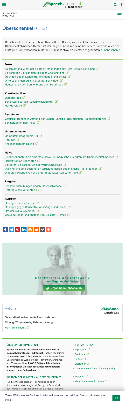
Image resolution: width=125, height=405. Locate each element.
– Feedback (79, 354)
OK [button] (116, 398)
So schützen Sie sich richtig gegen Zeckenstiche (35, 72)
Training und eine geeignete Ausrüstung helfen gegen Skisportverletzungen (51, 168)
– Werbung (79, 376)
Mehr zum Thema (15, 327)
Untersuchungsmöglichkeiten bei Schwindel (32, 80)
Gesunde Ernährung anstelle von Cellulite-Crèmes (36, 214)
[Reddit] (36, 230)
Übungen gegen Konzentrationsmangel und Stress (36, 76)
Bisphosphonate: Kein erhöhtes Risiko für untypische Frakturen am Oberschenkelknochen (60, 157)
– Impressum (80, 349)
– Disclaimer (79, 363)
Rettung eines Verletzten (20, 189)
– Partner (78, 359)
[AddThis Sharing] (49, 230)
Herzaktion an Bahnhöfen (21, 160)
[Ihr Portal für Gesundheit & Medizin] (62, 5)
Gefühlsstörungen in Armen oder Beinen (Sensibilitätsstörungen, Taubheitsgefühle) (56, 118)
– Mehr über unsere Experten (88, 381)
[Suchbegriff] (115, 4)
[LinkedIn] (24, 230)
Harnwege (12, 13)
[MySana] (109, 310)
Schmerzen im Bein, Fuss (20, 122)
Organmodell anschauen (66, 288)
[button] (121, 4)
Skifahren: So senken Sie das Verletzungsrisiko (34, 164)
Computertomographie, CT (22, 136)
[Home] (4, 13)
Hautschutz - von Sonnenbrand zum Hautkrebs (34, 84)
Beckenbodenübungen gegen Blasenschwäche (33, 186)
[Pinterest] (18, 230)
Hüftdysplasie (14, 105)
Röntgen (10, 139)
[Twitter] (11, 230)
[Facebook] (5, 230)
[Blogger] (30, 230)
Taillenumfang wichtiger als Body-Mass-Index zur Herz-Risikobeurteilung (50, 68)
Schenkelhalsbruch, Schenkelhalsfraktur (29, 101)
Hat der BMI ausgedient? (20, 211)
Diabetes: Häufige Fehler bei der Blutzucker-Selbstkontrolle (42, 172)
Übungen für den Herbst (20, 203)
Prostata (8, 16)
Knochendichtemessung (20, 143)
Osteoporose (13, 97)
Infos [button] (8, 399)
